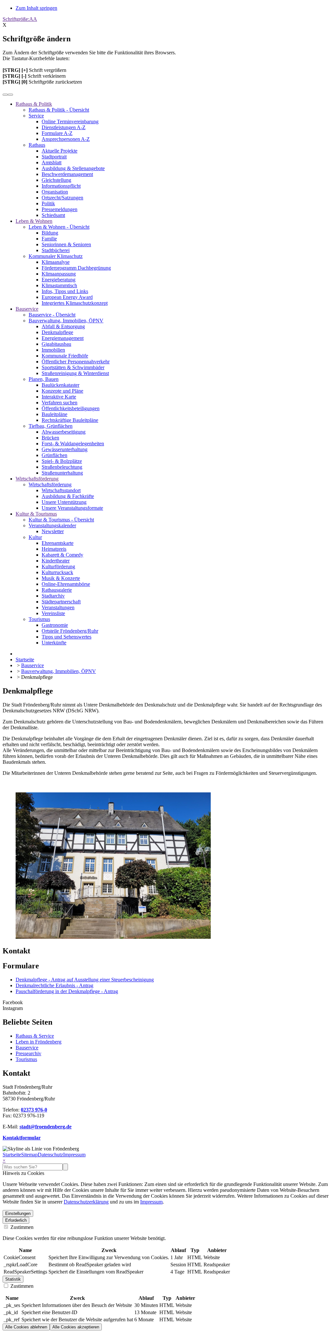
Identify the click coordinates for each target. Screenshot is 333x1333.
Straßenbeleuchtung (62, 467)
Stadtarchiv (53, 596)
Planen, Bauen (44, 379)
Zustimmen (21, 1227)
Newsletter (53, 531)
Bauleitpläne (54, 414)
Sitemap (29, 1154)
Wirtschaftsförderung (50, 484)
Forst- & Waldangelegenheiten (73, 443)
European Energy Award (67, 297)
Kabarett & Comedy (62, 555)
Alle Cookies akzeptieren (75, 1327)
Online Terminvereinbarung (70, 121)
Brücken (50, 437)
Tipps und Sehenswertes (66, 637)
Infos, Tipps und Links (65, 291)
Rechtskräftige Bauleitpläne (70, 420)
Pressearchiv (28, 1053)
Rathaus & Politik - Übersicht (59, 110)
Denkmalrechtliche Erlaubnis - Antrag (54, 985)
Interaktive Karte (59, 396)
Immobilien (53, 350)
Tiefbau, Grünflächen (51, 426)
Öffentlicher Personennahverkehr (76, 361)
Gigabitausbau (56, 344)
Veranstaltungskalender (52, 525)
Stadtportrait (54, 156)
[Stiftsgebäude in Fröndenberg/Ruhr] (113, 937)
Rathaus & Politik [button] (34, 104)
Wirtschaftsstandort (61, 490)
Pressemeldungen (59, 209)
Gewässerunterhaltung (64, 449)
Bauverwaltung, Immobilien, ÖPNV (66, 320)
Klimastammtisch (59, 285)
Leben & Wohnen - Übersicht (59, 227)
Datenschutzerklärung (86, 1202)
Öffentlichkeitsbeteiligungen (71, 408)
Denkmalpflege (57, 332)
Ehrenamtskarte (57, 543)
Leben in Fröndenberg (38, 1041)
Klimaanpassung (59, 273)
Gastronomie (55, 625)
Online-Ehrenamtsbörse (66, 584)
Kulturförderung (58, 566)
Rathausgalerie (57, 590)
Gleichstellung (56, 180)
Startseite (12, 1154)
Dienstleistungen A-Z (64, 127)
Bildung (50, 233)
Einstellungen (18, 1213)
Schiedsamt (53, 215)
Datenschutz (50, 1154)
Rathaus (37, 145)
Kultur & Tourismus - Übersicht (61, 519)
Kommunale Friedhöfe (65, 355)
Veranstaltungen (58, 607)
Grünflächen (54, 455)
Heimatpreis (54, 549)
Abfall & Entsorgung (63, 326)
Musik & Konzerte (61, 578)
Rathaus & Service (35, 1036)
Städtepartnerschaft (61, 601)
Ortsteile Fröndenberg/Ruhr (70, 631)
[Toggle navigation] (10, 95)
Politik (48, 203)
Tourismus (39, 619)
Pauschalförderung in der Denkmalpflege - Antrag (67, 991)
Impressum (74, 1154)
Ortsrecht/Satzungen (62, 197)
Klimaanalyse (56, 262)
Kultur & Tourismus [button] (36, 514)
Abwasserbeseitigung (64, 432)
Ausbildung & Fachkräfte (68, 496)
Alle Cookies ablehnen (26, 1327)
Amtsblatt (51, 162)
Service (36, 115)
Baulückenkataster (60, 385)
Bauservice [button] (27, 309)
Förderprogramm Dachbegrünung (76, 268)
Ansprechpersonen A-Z (66, 139)
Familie (49, 238)
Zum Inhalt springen (36, 8)
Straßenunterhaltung (62, 473)
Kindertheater (56, 560)
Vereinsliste (53, 613)
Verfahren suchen (59, 402)
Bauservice (27, 1047)
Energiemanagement (63, 338)
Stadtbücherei (56, 250)
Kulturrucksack (57, 572)
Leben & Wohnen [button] (34, 221)
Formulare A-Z (57, 133)
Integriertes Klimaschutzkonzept (75, 303)
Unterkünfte (54, 642)
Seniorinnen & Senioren (66, 244)
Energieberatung (58, 279)
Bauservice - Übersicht (52, 314)
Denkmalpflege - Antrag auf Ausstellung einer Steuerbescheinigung (85, 979)
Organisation (55, 192)
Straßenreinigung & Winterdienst (75, 373)
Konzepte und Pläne (62, 391)
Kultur (35, 537)
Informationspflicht (61, 186)
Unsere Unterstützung (64, 502)
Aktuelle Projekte (59, 151)
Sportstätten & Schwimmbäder (73, 367)
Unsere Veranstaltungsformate (72, 508)
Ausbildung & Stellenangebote (73, 168)
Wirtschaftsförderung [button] (37, 478)
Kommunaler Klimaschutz (56, 256)
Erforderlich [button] (16, 1220)
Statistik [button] (13, 1279)
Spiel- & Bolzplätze (62, 461)
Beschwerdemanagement (67, 174)
